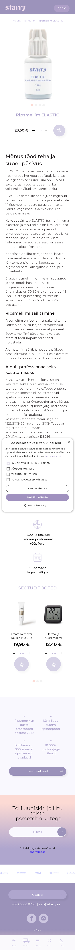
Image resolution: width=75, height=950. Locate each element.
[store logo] (21, 8)
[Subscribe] (61, 831)
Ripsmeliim (29, 20)
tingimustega (37, 851)
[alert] (37, 475)
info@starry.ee (49, 904)
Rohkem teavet (53, 456)
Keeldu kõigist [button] (37, 488)
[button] (32, 104)
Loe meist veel (37, 771)
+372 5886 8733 (23, 904)
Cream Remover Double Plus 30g (21, 636)
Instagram (43, 918)
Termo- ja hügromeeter (53, 636)
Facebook (31, 918)
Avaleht (16, 20)
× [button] (69, 442)
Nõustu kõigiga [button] (37, 497)
